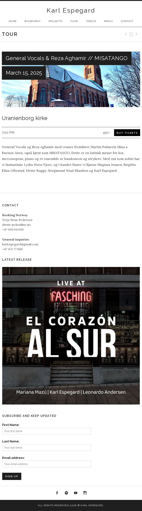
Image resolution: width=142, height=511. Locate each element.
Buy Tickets (127, 132)
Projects (55, 21)
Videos (91, 21)
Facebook (57, 493)
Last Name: (10, 441)
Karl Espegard (71, 10)
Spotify (66, 493)
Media (108, 21)
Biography (33, 21)
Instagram (85, 493)
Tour (74, 21)
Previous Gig (125, 34)
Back (131, 34)
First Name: (10, 425)
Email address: (13, 458)
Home (13, 21)
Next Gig (137, 34)
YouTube (75, 493)
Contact (127, 21)
